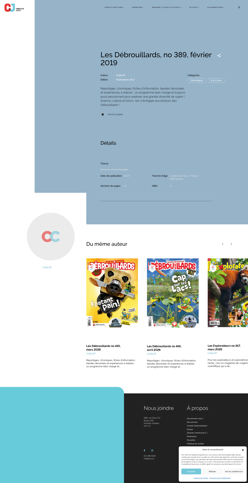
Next (231, 244)
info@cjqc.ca (149, 459)
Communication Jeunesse (14, 7)
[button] (243, 449)
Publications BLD (125, 79)
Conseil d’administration (197, 426)
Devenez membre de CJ (197, 433)
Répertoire (137, 7)
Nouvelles (191, 440)
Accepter (191, 471)
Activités (193, 7)
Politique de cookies (201, 478)
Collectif (120, 75)
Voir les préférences (234, 471)
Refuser (212, 471)
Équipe (190, 429)
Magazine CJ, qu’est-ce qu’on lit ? (167, 7)
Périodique (196, 80)
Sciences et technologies (114, 169)
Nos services (192, 422)
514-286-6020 (150, 456)
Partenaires (191, 436)
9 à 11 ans (216, 80)
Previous (222, 244)
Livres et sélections (113, 7)
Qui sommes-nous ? (215, 7)
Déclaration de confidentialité (220, 478)
